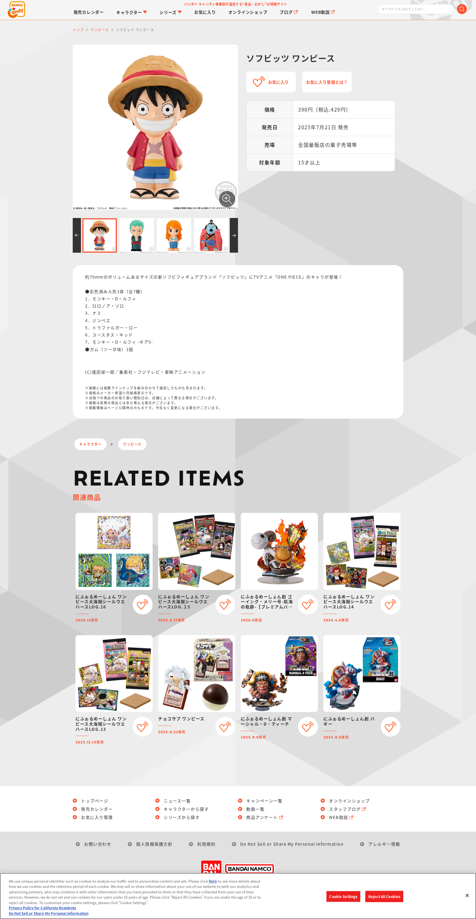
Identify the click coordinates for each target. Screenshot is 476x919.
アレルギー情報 (384, 844)
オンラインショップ (349, 801)
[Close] (467, 895)
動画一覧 (255, 809)
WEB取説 (338, 817)
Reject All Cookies (384, 896)
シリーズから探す (182, 817)
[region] (238, 896)
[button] (77, 235)
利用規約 (206, 844)
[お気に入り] (143, 605)
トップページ (94, 801)
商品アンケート (262, 817)
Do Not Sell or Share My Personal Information (292, 844)
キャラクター (90, 444)
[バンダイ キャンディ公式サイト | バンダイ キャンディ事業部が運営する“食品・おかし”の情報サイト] (16, 10)
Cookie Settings (343, 896)
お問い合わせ (97, 844)
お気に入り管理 (97, 817)
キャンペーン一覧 (264, 801)
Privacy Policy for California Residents (42, 908)
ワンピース (132, 444)
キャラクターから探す (186, 809)
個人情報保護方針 (154, 844)
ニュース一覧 (177, 801)
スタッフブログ (345, 809)
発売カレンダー (97, 809)
